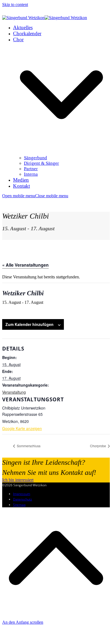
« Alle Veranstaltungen (25, 265)
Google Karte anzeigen (22, 428)
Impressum (21, 493)
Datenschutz (22, 499)
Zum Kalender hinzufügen (29, 324)
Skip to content (15, 4)
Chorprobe (98, 445)
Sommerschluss (28, 445)
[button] (35, 195)
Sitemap (19, 504)
